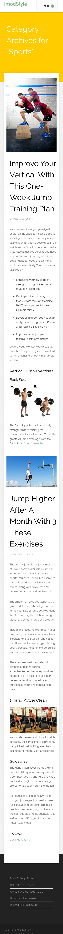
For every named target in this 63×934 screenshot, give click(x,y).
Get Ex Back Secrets (22, 885)
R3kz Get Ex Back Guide (24, 904)
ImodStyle (15, 4)
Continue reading (34, 443)
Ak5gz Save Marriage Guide (26, 891)
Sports (29, 218)
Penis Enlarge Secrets (23, 878)
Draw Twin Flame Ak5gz (24, 898)
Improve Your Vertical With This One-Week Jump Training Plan (33, 186)
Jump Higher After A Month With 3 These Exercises (33, 521)
